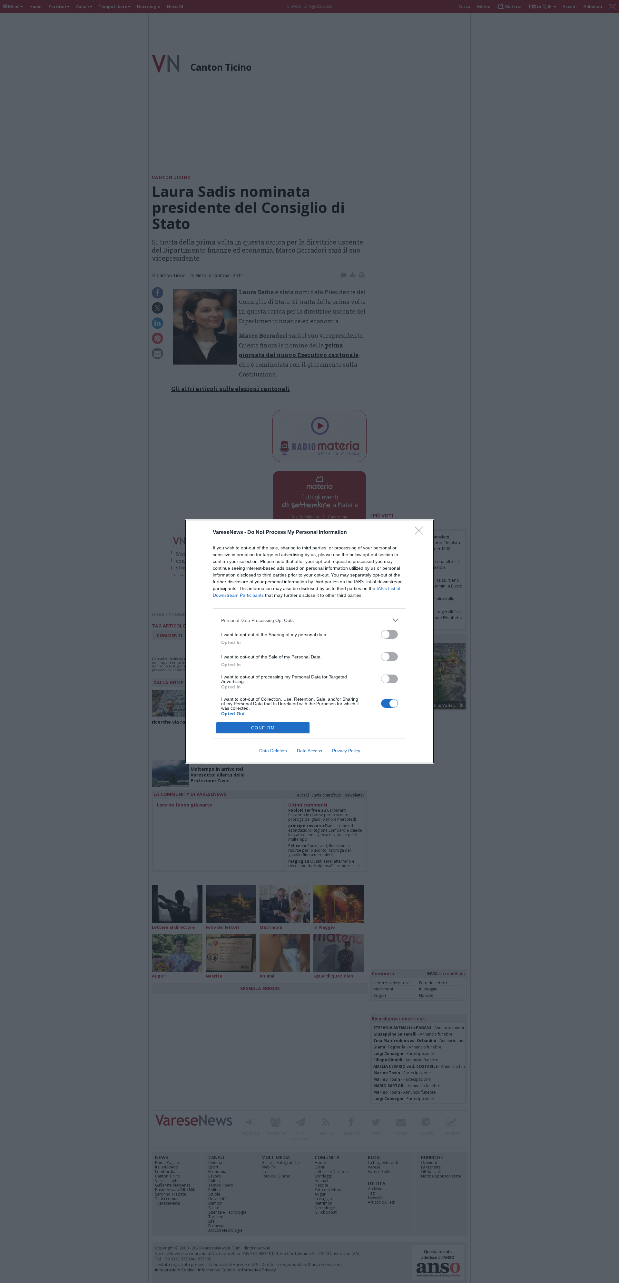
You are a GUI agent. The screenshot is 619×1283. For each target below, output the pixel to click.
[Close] (421, 532)
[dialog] (309, 641)
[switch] (389, 634)
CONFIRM (263, 728)
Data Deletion (273, 750)
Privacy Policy (346, 750)
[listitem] (309, 620)
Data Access (309, 750)
